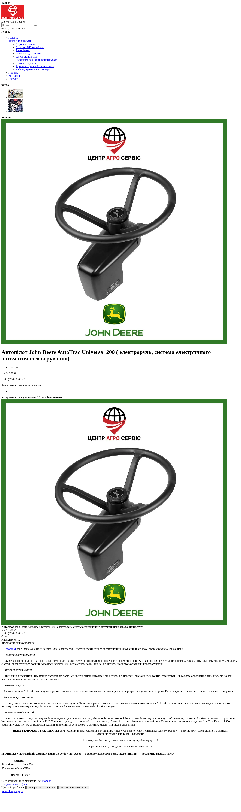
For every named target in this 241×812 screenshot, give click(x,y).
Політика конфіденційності (74, 787)
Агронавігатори (25, 44)
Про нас (13, 72)
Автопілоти (23, 50)
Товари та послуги (19, 40)
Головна (13, 37)
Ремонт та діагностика (29, 53)
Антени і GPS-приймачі (30, 47)
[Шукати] (35, 25)
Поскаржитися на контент (41, 787)
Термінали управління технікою (35, 66)
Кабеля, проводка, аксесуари (33, 69)
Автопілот (10, 648)
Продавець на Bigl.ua (14, 784)
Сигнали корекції (26, 63)
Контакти (14, 75)
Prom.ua (46, 780)
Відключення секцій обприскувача (36, 59)
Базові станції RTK (27, 56)
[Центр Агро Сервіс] (12, 18)
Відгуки (13, 78)
